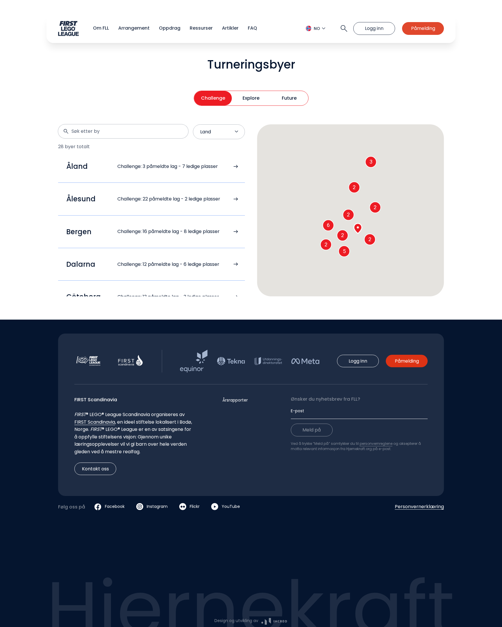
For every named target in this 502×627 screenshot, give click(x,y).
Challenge (213, 98)
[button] (251, 28)
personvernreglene (376, 443)
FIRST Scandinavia (94, 422)
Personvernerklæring (419, 506)
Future (289, 98)
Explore (251, 98)
